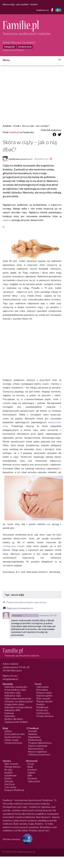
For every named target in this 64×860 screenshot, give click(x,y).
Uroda (16, 126)
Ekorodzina (42, 689)
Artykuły (7, 126)
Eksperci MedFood (14, 790)
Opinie (8, 731)
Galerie (31, 772)
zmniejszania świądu (13, 546)
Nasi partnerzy (36, 748)
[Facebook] (52, 10)
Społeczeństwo (12, 736)
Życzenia (32, 778)
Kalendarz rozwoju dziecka (18, 707)
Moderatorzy (35, 739)
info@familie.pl (10, 679)
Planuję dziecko (44, 701)
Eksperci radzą (44, 692)
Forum (30, 763)
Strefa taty (42, 710)
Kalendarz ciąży (12, 692)
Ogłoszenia (42, 686)
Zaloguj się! (9, 46)
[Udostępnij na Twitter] (59, 135)
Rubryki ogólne (44, 695)
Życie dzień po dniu (14, 734)
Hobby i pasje (11, 739)
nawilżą (6, 220)
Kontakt (32, 731)
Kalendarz (9, 715)
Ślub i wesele (43, 698)
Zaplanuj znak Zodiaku (16, 721)
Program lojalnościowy (40, 742)
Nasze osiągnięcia (37, 751)
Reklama (32, 734)
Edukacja (9, 713)
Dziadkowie (42, 707)
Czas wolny (10, 787)
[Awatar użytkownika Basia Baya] (6, 615)
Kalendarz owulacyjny (15, 686)
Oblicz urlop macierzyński (17, 698)
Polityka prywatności (39, 754)
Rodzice (40, 704)
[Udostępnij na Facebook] (54, 135)
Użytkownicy (43, 713)
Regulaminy (34, 736)
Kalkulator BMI (12, 710)
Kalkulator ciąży (12, 695)
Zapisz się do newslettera (13, 50)
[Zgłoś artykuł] (50, 159)
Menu (6, 60)
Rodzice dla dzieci (13, 718)
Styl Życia (9, 784)
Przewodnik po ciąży (15, 689)
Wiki (29, 775)
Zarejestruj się (24, 46)
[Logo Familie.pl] (32, 25)
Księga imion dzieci (14, 704)
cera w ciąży (17, 594)
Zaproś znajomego (37, 745)
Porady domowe (45, 715)
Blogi (30, 766)
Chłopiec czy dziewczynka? (18, 701)
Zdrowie (8, 781)
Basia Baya (17, 615)
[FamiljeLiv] (58, 10)
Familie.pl (14, 132)
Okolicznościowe (13, 742)
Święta (8, 778)
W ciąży (8, 769)
